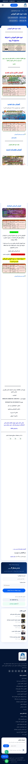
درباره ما (25, 709)
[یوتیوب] (19, 671)
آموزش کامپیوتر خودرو (22, 694)
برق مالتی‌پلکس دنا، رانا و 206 (21, 699)
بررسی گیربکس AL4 (23, 719)
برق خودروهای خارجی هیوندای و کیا (19, 696)
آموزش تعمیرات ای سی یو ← (19, 549)
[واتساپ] (9, 671)
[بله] (12, 671)
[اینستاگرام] (22, 671)
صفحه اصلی (24, 678)
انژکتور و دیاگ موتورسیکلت (21, 689)
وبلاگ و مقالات (23, 716)
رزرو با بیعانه (4, 756)
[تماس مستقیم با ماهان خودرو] (6, 752)
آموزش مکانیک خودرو (22, 683)
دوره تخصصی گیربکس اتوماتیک (20, 729)
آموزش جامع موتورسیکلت (21, 686)
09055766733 (5, 1)
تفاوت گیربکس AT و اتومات (21, 721)
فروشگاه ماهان (23, 704)
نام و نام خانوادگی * (21, 576)
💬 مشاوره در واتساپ (14, 604)
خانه (26, 11)
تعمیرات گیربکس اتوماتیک (21, 702)
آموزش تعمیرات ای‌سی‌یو (22, 732)
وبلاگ (23, 11)
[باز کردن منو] (2, 5)
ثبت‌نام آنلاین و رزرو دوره (22, 681)
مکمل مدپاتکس (23, 707)
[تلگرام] (25, 671)
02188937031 (12, 1)
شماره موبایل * (22, 582)
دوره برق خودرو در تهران (22, 727)
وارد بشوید (12, 556)
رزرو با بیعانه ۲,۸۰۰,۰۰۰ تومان (14, 590)
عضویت (6, 746)
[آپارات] (16, 671)
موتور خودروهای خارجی (22, 724)
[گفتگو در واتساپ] (6, 761)
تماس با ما (24, 734)
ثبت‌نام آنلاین (14, 5)
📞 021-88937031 (14, 600)
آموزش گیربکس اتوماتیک (22, 691)
